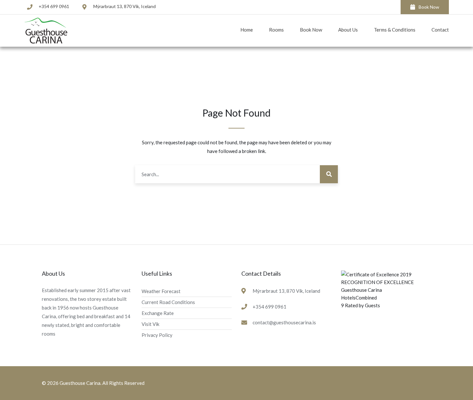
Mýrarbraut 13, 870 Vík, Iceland (124, 6)
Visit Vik (150, 324)
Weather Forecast (161, 291)
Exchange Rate (158, 313)
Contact (440, 30)
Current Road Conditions (168, 302)
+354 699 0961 (54, 6)
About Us (348, 30)
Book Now (429, 7)
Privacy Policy (157, 335)
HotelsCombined (359, 297)
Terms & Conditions (394, 30)
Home (246, 30)
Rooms (276, 30)
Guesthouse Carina (361, 290)
